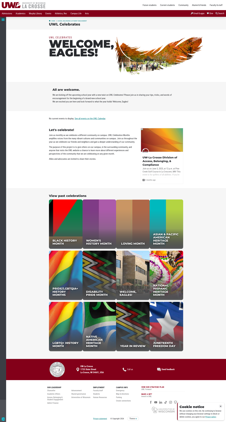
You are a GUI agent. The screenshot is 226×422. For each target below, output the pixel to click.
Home (53, 21)
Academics (20, 13)
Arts (87, 13)
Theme (132, 418)
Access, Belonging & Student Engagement (72, 21)
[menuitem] (7, 13)
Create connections (123, 401)
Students (96, 394)
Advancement (76, 391)
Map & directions (122, 394)
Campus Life (76, 13)
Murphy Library (35, 13)
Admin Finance (53, 403)
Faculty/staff (98, 391)
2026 (122, 419)
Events (48, 13)
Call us (130, 369)
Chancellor (51, 391)
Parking (119, 397)
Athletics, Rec (61, 13)
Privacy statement (100, 419)
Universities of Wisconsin (80, 397)
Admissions (7, 13)
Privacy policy (210, 417)
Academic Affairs (53, 394)
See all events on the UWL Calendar (90, 118)
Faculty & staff (216, 5)
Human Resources (100, 397)
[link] (66, 224)
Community (183, 5)
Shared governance (78, 394)
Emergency (120, 391)
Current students (167, 5)
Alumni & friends (199, 5)
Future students (150, 5)
